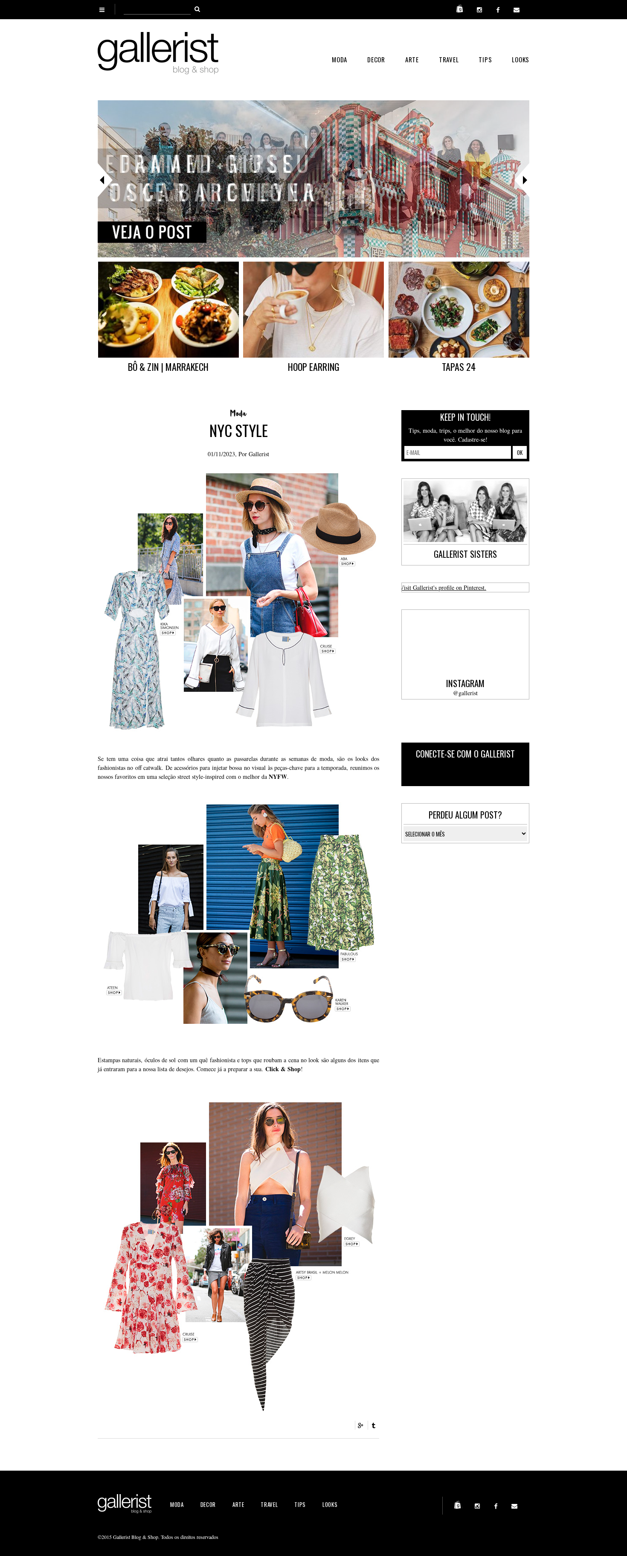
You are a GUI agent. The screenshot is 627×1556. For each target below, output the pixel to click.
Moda (339, 59)
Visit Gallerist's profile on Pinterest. (443, 587)
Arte (412, 59)
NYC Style (238, 430)
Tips (485, 59)
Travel (449, 59)
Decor (376, 59)
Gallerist (259, 454)
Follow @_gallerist (493, 773)
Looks (520, 59)
